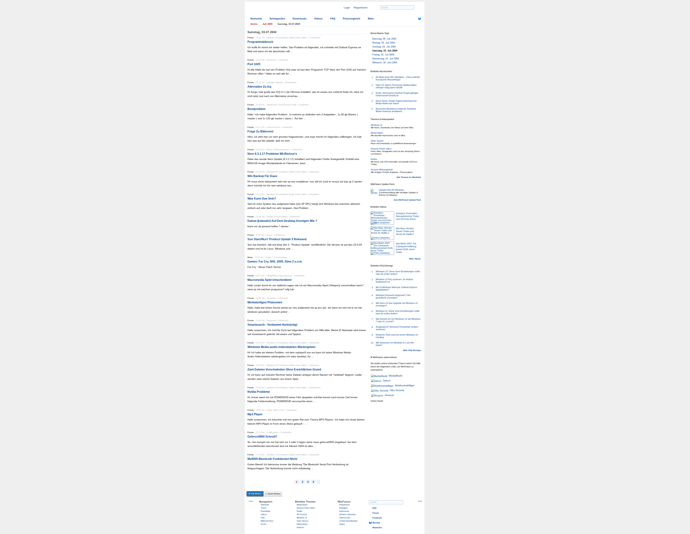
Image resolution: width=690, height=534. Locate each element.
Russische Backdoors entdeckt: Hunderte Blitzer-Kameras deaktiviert (396, 110)
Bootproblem (256, 108)
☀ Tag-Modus (255, 494)
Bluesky (376, 523)
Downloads (300, 18)
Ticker (263, 508)
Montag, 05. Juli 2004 (383, 42)
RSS (374, 508)
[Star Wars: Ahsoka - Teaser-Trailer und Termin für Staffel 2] (382, 233)
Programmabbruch (260, 41)
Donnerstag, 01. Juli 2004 (385, 58)
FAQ (332, 18)
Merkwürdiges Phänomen (264, 302)
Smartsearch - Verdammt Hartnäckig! (272, 324)
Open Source (377, 141)
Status (342, 524)
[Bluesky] (419, 18)
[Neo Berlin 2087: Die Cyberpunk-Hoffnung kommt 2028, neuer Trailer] (382, 248)
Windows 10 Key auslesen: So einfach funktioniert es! (394, 280)
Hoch (251, 501)
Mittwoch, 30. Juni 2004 (384, 62)
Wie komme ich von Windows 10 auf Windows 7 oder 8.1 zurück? (398, 320)
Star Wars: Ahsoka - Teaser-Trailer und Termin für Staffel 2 (405, 231)
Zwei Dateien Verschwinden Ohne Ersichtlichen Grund (284, 369)
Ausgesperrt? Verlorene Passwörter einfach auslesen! (397, 328)
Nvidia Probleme (258, 391)
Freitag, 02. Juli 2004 (383, 54)
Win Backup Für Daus (262, 176)
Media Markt (377, 133)
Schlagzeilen (277, 18)
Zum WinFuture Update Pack (407, 200)
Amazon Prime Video (381, 149)
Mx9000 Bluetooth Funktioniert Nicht (272, 458)
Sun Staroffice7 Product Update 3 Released (277, 239)
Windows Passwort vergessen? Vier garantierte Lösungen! (393, 296)
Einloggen (343, 508)
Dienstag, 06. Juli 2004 (384, 38)
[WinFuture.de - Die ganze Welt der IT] (277, 10)
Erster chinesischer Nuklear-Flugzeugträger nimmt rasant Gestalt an (397, 94)
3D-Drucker (302, 514)
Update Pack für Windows (391, 190)
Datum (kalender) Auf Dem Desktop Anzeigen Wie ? (282, 220)
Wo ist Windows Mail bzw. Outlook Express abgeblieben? (396, 288)
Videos (318, 18)
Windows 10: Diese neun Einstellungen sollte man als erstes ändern (398, 272)
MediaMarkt (395, 375)
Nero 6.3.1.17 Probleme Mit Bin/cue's (272, 153)
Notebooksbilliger (405, 385)
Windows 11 (377, 125)
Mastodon (377, 527)
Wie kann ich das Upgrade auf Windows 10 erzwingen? (397, 304)
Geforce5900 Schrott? (262, 436)
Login (347, 7)
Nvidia (374, 159)
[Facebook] (414, 18)
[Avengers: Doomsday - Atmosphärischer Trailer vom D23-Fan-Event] (382, 218)
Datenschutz (344, 518)
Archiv (263, 524)
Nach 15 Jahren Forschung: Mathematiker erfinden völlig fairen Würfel (396, 86)
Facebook (377, 518)
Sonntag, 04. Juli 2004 (384, 46)
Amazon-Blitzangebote (382, 169)
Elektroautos (302, 524)
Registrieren (360, 7)
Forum (375, 513)
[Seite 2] (318, 482)
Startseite (256, 18)
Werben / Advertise (347, 514)
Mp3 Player (255, 414)
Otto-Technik (397, 390)
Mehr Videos (415, 259)
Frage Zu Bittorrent (260, 131)
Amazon (389, 395)
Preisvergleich (351, 18)
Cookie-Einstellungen (348, 521)
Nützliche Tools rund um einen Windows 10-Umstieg (397, 336)
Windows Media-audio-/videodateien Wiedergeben (281, 347)
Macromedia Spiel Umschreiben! (269, 279)
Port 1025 (253, 64)
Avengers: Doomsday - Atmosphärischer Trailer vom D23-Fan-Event (407, 216)
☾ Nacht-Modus (272, 494)
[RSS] (408, 18)
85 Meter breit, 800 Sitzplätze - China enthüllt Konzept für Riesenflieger (398, 78)
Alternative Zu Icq (259, 86)
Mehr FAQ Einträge (412, 350)
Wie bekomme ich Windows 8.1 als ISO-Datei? (395, 344)
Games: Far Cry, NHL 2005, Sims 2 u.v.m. (274, 261)
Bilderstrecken (267, 521)
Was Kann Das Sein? (261, 198)
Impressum (344, 511)
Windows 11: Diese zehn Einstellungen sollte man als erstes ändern (398, 312)
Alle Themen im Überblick (409, 177)
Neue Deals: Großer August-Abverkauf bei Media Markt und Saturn (396, 102)
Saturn (386, 380)
